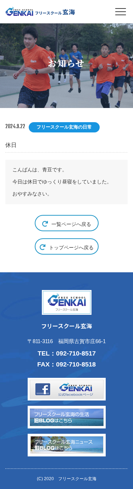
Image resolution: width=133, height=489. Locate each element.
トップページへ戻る (71, 247)
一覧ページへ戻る (71, 224)
